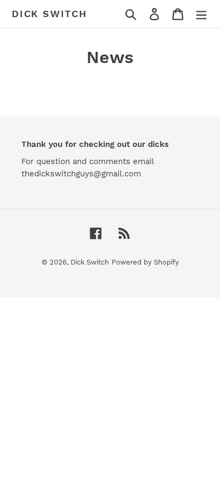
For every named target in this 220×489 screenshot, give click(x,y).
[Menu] (201, 14)
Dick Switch (49, 13)
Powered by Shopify (145, 262)
